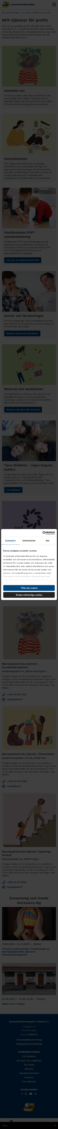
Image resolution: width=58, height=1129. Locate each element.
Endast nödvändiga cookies (29, 595)
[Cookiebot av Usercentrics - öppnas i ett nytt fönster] (42, 533)
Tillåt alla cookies (29, 588)
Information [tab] (28, 540)
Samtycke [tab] (10, 540)
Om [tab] (47, 540)
